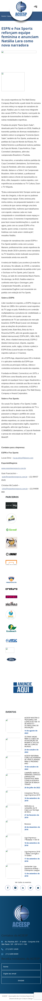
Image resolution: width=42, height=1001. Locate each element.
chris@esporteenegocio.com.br (15, 489)
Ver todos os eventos (23, 882)
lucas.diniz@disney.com (23, 458)
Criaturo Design (27, 999)
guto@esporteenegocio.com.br (14, 477)
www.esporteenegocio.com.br (13, 468)
